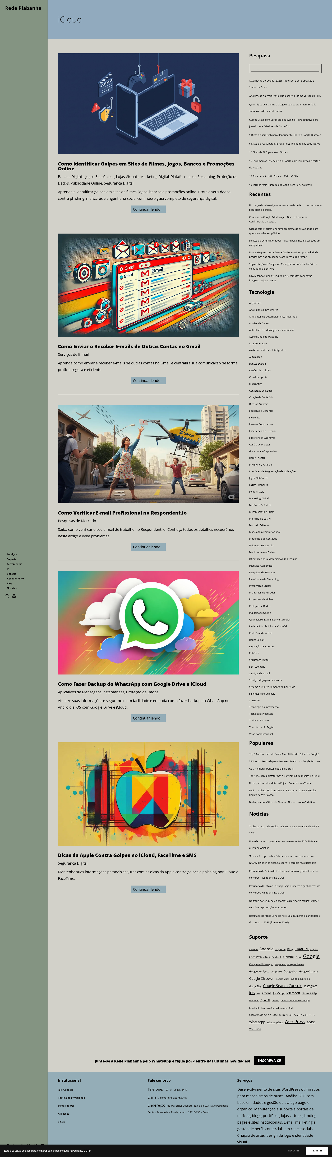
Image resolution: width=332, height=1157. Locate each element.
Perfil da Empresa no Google (295, 1000)
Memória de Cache (260, 518)
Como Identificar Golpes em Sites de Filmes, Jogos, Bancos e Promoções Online (146, 166)
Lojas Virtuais (127, 176)
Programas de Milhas (261, 599)
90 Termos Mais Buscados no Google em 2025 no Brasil (280, 184)
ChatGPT (302, 949)
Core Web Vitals (259, 957)
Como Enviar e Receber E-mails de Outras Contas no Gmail (129, 346)
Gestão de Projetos (259, 444)
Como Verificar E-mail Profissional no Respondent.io (122, 512)
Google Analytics (259, 971)
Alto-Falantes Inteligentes (263, 309)
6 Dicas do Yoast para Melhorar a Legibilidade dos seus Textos (284, 143)
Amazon (253, 949)
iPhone (266, 993)
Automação (255, 357)
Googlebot (290, 971)
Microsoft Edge (309, 993)
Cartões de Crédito (259, 370)
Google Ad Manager (261, 964)
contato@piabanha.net (173, 1097)
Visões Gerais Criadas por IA (301, 1015)
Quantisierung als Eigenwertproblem (270, 619)
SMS (291, 1007)
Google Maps (282, 978)
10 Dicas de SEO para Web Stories (268, 152)
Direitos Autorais (258, 404)
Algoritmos (255, 303)
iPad (258, 993)
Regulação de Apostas (261, 646)
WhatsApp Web (275, 1022)
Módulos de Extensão (261, 545)
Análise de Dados (259, 323)
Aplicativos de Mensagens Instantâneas (91, 692)
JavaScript (279, 993)
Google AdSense (295, 964)
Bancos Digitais (71, 176)
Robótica (254, 653)
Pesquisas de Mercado (77, 520)
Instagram (310, 986)
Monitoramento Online (262, 552)
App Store (280, 949)
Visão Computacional (261, 734)
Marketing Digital (154, 176)
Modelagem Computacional (264, 532)
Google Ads (280, 964)
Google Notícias (300, 978)
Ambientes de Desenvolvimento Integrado (273, 316)
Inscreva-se (269, 1060)
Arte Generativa (258, 343)
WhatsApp (257, 1022)
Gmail (298, 957)
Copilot (314, 949)
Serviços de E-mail (73, 354)
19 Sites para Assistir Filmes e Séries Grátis (273, 176)
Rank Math (254, 1007)
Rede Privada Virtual (260, 633)
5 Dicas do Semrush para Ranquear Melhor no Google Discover (285, 135)
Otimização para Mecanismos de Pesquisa (273, 559)
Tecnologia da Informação (264, 707)
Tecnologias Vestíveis (261, 713)
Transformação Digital (261, 727)
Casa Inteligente (258, 377)
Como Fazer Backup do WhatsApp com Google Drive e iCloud (132, 684)
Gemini (288, 957)
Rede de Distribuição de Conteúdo (268, 626)
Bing (290, 949)
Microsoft (293, 993)
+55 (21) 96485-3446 (175, 1089)
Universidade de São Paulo (267, 1015)
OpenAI (265, 1000)
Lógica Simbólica (258, 484)
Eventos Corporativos (261, 424)
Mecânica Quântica (260, 505)
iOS (252, 992)
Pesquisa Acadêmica (260, 565)
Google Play (255, 986)
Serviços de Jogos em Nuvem (265, 680)
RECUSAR (293, 1151)
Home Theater (257, 458)
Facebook (276, 957)
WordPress (295, 1021)
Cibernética (255, 384)
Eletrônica (255, 417)
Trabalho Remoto (259, 720)
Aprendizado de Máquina (263, 336)
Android (266, 948)
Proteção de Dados (142, 692)
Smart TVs (255, 700)
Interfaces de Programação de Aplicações (272, 471)
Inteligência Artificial (261, 464)
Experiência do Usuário (262, 431)
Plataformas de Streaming (193, 176)
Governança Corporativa (263, 451)
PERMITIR (317, 1151)
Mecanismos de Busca (261, 511)
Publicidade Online (86, 183)
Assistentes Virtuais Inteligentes (267, 350)
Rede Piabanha (23, 8)
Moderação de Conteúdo (263, 538)
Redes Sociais (257, 639)
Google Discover (261, 978)
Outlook (275, 1000)
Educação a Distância (261, 410)
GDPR (87, 1150)
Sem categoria (257, 666)
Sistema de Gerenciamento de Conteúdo (272, 687)
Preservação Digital (260, 585)
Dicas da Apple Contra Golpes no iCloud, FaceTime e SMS (127, 855)
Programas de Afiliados (262, 592)
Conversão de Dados (260, 390)
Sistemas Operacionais (262, 693)
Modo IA (254, 1000)
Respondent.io (267, 1008)
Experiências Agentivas (262, 437)
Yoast (310, 1021)
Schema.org (282, 1007)
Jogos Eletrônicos (99, 176)
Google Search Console (282, 985)
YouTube (255, 1029)
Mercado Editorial (259, 525)
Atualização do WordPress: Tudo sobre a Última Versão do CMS (285, 95)
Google (311, 956)
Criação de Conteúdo (261, 397)
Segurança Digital (118, 183)
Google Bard (276, 972)
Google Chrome (308, 971)
